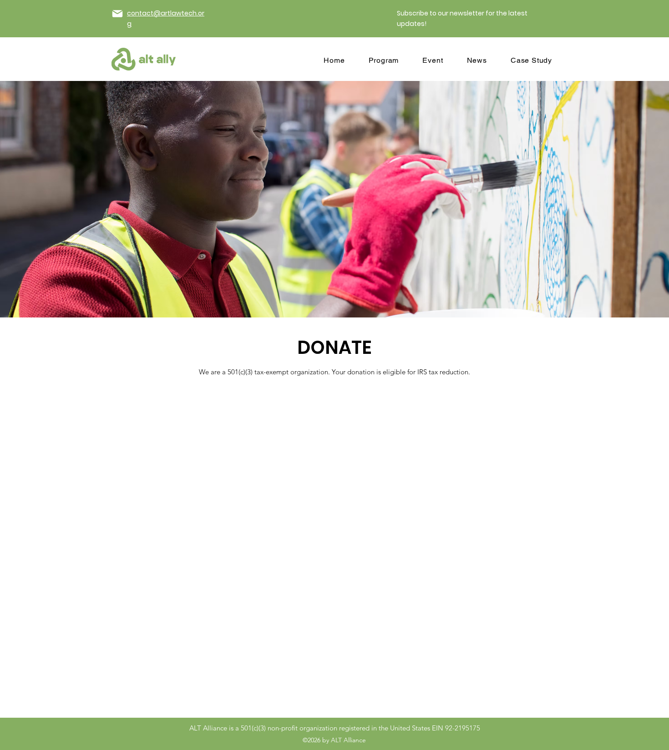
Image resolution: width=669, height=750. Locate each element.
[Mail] (117, 14)
